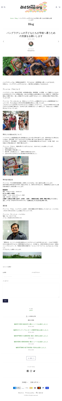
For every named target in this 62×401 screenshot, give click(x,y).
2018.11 (31, 310)
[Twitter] (34, 371)
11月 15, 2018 (31, 39)
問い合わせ (39, 393)
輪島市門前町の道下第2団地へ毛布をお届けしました (31, 348)
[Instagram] (31, 371)
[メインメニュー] (2, 7)
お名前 (4, 272)
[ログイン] (56, 7)
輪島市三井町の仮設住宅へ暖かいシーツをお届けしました (31, 324)
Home (11, 18)
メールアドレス (36, 272)
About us (21, 393)
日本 (34, 382)
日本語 (24, 382)
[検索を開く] (4, 7)
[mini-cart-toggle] (59, 7)
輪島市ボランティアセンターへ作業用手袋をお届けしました (31, 330)
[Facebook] (28, 371)
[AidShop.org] (31, 7)
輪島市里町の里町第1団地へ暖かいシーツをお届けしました (31, 342)
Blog (16, 18)
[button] (31, 358)
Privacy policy (29, 393)
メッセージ (5, 281)
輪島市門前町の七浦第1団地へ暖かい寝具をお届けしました (31, 336)
